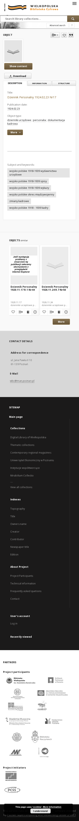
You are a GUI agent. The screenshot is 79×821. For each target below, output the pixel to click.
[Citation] (71, 35)
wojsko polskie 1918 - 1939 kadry (28, 207)
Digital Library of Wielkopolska (28, 437)
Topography (17, 508)
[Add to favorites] (64, 35)
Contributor (17, 539)
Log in (13, 623)
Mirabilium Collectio (22, 475)
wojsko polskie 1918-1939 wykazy (29, 188)
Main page (16, 417)
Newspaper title (19, 547)
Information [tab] (39, 83)
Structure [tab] (64, 83)
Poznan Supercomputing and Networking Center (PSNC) (41, 815)
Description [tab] (15, 83)
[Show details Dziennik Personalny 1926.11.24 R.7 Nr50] (65, 312)
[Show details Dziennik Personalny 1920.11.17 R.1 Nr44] (34, 312)
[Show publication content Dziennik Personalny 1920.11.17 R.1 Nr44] (27, 312)
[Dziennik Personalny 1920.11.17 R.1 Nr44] (24, 265)
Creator (14, 531)
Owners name (18, 524)
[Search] (73, 18)
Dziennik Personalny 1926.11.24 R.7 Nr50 (55, 288)
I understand (40, 811)
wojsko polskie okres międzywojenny (31, 194)
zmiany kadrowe (19, 201)
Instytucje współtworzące (25, 468)
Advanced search (57, 25)
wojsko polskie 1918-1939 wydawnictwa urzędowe (33, 172)
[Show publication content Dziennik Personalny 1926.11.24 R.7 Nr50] (58, 312)
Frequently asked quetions (25, 591)
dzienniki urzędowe (19, 120)
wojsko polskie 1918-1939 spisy (28, 181)
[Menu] (74, 3)
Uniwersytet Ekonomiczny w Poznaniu (32, 460)
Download (19, 76)
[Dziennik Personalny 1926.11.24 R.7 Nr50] (55, 265)
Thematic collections (22, 445)
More (61, 321)
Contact (14, 598)
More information (52, 806)
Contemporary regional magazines (30, 452)
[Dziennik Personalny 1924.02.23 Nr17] (13, 51)
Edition (14, 554)
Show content (18, 66)
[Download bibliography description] (20, 312)
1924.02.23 (13, 108)
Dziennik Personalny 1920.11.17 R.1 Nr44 (24, 288)
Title (12, 516)
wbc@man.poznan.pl (22, 381)
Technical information (23, 583)
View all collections (21, 487)
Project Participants (21, 576)
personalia (39, 120)
